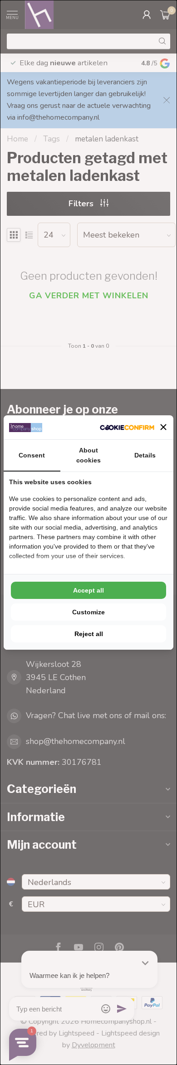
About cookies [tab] (88, 455)
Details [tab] (145, 455)
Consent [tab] (32, 455)
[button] (163, 427)
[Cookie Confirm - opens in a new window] (127, 427)
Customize (88, 612)
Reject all (88, 633)
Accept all (88, 590)
